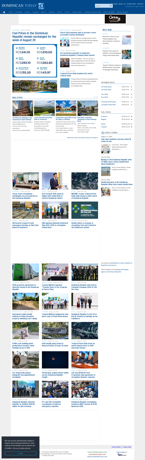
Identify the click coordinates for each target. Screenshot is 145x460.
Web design (121, 452)
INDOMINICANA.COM (97, 454)
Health (43, 12)
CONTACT (140, 4)
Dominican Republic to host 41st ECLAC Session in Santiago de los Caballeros (84, 316)
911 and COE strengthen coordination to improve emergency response (51, 404)
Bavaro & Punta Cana (93, 12)
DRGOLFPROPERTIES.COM (97, 457)
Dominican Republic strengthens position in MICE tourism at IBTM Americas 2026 (84, 404)
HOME (115, 4)
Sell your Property (92, 137)
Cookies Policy (127, 447)
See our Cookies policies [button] (21, 448)
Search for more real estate (76, 137)
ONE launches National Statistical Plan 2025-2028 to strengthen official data (55, 225)
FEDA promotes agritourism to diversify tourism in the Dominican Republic (25, 287)
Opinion (52, 12)
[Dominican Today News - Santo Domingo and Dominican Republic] (22, 6)
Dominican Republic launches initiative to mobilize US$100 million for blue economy (23, 404)
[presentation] (95, 96)
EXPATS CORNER (111, 133)
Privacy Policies (116, 447)
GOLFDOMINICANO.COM (97, 452)
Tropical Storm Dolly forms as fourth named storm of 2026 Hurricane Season (83, 346)
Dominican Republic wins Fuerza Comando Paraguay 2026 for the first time (84, 287)
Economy (18, 12)
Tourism (35, 12)
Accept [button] (20, 453)
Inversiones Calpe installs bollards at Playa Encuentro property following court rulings (24, 316)
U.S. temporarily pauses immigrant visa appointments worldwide (23, 375)
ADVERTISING (131, 4)
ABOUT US (122, 4)
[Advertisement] (55, 19)
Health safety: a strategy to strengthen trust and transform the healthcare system (83, 225)
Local (11, 12)
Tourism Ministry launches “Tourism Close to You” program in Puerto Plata (54, 287)
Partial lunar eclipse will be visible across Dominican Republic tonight (55, 375)
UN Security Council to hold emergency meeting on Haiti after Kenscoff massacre (25, 225)
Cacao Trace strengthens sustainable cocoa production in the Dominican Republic (24, 196)
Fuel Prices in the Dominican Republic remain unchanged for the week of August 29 (34, 37)
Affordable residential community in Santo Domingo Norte (86, 119)
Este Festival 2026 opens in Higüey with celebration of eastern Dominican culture (52, 196)
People (59, 12)
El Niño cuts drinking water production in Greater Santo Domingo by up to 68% (23, 346)
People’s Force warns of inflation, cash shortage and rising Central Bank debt (112, 53)
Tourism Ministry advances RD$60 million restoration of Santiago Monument (112, 67)
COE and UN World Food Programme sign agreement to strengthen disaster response (83, 375)
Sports (67, 12)
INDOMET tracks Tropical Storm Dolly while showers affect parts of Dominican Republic (84, 196)
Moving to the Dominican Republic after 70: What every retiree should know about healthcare (116, 162)
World (27, 12)
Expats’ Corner (108, 12)
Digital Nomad (122, 12)
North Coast (77, 12)
